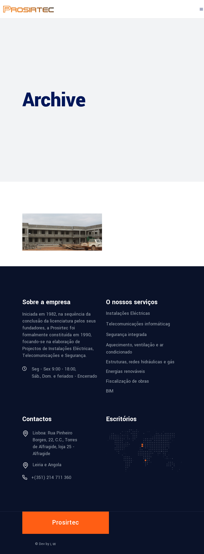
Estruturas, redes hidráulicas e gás (140, 362)
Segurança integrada (126, 334)
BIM (109, 391)
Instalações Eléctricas (128, 313)
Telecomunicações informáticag (138, 324)
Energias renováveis (125, 371)
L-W (53, 544)
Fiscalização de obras (127, 381)
